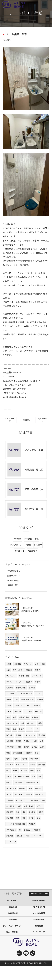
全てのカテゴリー (14, 571)
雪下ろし (40, 806)
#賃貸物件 (32, 551)
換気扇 (40, 812)
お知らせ (29, 794)
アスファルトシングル (14, 682)
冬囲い (8, 759)
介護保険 (35, 717)
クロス (34, 747)
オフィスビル (11, 676)
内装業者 (37, 705)
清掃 (17, 818)
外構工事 (17, 711)
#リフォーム (16, 545)
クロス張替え (11, 830)
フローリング (17, 670)
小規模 (37, 682)
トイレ (31, 818)
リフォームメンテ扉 (21, 777)
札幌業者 (9, 688)
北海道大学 (18, 705)
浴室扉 (8, 777)
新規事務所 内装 (27, 700)
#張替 (28, 545)
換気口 (21, 729)
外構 (22, 723)
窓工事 (8, 794)
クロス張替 (10, 747)
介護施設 (17, 664)
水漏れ (15, 771)
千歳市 (8, 711)
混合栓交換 (18, 782)
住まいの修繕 (13, 581)
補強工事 (38, 711)
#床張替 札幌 (31, 538)
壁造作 (26, 747)
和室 (8, 670)
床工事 (37, 670)
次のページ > (42, 420)
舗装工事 (29, 682)
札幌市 (8, 664)
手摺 (14, 717)
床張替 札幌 (24, 676)
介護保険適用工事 (32, 782)
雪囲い (16, 759)
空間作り (22, 788)
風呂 (43, 800)
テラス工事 (28, 711)
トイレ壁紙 (18, 794)
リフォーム (28, 664)
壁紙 (19, 806)
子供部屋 (9, 800)
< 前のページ (9, 420)
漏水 (40, 777)
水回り (28, 836)
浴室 (38, 771)
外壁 (36, 753)
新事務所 (40, 700)
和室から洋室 (21, 688)
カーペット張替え (32, 800)
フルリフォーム (29, 735)
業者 (38, 818)
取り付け (9, 735)
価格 (8, 717)
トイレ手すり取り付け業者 (16, 824)
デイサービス (11, 842)
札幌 (16, 700)
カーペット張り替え (25, 694)
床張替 (18, 741)
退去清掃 (9, 818)
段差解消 (29, 670)
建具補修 (32, 688)
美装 (24, 818)
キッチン (9, 765)
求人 (33, 777)
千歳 (14, 729)
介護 (36, 664)
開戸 (8, 771)
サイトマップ (39, 932)
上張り (42, 747)
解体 (40, 723)
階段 (35, 741)
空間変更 (38, 788)
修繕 (32, 771)
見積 (19, 747)
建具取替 (41, 765)
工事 (30, 788)
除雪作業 (9, 812)
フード (29, 729)
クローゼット (11, 788)
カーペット (10, 694)
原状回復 (9, 836)
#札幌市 (38, 545)
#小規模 (17, 538)
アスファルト (37, 676)
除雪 (17, 812)
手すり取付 (34, 759)
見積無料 (29, 753)
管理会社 (27, 830)
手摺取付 (27, 741)
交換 (36, 729)
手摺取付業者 (24, 717)
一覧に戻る (26, 420)
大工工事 (9, 741)
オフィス (38, 694)
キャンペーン (40, 794)
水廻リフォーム (21, 765)
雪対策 (24, 759)
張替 (43, 664)
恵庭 (8, 729)
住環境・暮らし (13, 585)
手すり (8, 782)
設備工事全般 (29, 806)
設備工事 (19, 836)
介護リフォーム (13, 576)
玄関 (41, 741)
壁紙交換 (19, 800)
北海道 (8, 705)
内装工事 (32, 824)
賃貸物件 (37, 830)
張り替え (32, 812)
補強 (8, 753)
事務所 (8, 700)
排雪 (24, 812)
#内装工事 (20, 551)
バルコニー (31, 723)
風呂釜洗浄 (10, 806)
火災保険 (24, 771)
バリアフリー (38, 836)
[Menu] (48, 5)
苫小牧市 (41, 735)
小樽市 (28, 705)
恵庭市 (18, 735)
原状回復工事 (17, 753)
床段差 (32, 765)
